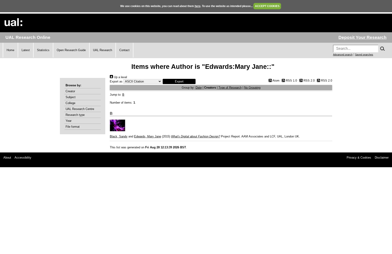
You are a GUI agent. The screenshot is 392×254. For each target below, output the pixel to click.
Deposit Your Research (362, 37)
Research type (75, 115)
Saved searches (364, 54)
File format (73, 126)
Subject (71, 97)
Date (199, 87)
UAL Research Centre (80, 109)
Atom (275, 80)
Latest (26, 50)
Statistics (43, 50)
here (198, 6)
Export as (116, 81)
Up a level (120, 77)
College (70, 103)
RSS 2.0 (308, 80)
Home (10, 50)
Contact (124, 50)
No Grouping (252, 87)
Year (68, 120)
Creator (70, 91)
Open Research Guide (71, 50)
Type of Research (230, 87)
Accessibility (23, 157)
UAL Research (102, 50)
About (7, 157)
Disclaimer (382, 157)
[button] (179, 81)
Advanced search (343, 54)
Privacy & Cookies (359, 157)
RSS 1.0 (291, 80)
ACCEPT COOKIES (267, 6)
